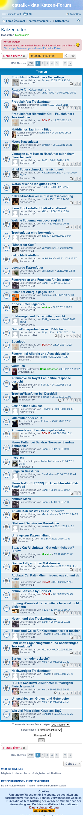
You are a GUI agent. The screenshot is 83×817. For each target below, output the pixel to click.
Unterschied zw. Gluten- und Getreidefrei (41, 698)
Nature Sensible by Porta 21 (31, 591)
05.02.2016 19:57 (60, 489)
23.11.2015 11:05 (63, 554)
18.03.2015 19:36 (59, 689)
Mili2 (44, 211)
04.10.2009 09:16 (61, 132)
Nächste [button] (70, 63)
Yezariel (46, 248)
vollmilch (18, 366)
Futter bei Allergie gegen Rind (33, 292)
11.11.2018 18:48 (65, 270)
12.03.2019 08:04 (61, 235)
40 (67, 336)
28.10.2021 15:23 (62, 144)
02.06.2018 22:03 (64, 295)
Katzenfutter (13, 29)
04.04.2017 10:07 (66, 92)
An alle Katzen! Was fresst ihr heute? (38, 511)
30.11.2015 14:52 (64, 526)
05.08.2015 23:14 (63, 582)
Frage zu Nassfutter (25, 471)
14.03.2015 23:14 (59, 701)
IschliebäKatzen (50, 461)
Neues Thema (12, 56)
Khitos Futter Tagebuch (28, 304)
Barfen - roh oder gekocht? (31, 658)
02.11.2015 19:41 (68, 566)
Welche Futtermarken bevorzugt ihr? (38, 220)
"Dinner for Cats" (24, 245)
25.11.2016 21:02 (61, 396)
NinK (44, 187)
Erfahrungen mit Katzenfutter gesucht (38, 316)
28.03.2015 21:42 (59, 661)
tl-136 (45, 609)
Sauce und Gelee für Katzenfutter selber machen (46, 631)
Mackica (46, 554)
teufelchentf (48, 258)
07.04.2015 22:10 (62, 649)
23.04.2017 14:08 (63, 344)
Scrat (45, 80)
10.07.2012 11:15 (58, 104)
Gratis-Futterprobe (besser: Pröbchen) (38, 329)
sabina (46, 307)
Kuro (44, 661)
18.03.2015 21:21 (63, 673)
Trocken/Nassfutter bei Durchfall (34, 393)
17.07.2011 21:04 (62, 120)
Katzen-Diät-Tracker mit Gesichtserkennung (42, 196)
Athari (43, 104)
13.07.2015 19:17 (60, 609)
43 (79, 336)
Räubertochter (49, 369)
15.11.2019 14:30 (59, 199)
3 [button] (47, 63)
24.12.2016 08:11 (61, 384)
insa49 (45, 235)
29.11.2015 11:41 (60, 538)
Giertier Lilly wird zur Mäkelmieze (36, 563)
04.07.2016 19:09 (60, 449)
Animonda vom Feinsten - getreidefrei (38, 430)
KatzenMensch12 (51, 172)
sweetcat (47, 526)
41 (71, 336)
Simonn (46, 144)
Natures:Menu (21, 499)
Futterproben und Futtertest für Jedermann (42, 279)
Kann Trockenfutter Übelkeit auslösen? (39, 208)
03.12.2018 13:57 (67, 258)
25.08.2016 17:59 (61, 421)
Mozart (46, 649)
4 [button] (52, 63)
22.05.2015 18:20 (63, 634)
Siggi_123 (47, 332)
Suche (66, 56)
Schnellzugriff (13, 14)
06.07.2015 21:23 (60, 621)
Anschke (47, 295)
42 (75, 336)
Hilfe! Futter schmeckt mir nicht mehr (38, 169)
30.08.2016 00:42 (63, 409)
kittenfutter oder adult (27, 418)
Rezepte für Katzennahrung (31, 89)
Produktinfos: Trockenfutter (31, 101)
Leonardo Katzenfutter (27, 267)
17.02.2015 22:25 (63, 713)
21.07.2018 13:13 (60, 282)
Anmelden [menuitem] (75, 14)
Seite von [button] (30, 63)
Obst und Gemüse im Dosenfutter (35, 523)
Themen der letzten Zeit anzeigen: (31, 724)
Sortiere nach (29, 729)
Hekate (43, 356)
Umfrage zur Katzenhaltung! (31, 535)
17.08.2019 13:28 (59, 211)
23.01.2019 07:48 (63, 248)
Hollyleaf (46, 409)
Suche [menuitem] (79, 21)
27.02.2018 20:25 (62, 307)
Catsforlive (48, 474)
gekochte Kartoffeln (25, 255)
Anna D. (44, 538)
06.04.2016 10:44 (66, 474)
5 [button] (57, 63)
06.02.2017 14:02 (70, 369)
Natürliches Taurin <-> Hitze (31, 129)
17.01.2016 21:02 (60, 502)
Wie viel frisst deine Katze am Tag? (37, 710)
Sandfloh (44, 132)
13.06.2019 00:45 (59, 223)
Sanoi (45, 282)
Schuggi (46, 713)
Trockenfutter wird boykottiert (32, 232)
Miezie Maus (49, 514)
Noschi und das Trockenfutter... (34, 618)
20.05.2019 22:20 (60, 80)
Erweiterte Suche (73, 56)
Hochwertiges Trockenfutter (31, 670)
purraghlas (48, 270)
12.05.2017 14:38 (65, 332)
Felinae (45, 384)
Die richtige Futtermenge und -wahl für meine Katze (32, 48)
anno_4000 (48, 92)
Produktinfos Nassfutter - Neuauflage (38, 77)
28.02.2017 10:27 (60, 356)
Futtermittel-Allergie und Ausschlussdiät (40, 353)
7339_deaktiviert (51, 319)
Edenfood (18, 341)
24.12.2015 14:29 (68, 514)
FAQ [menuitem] (29, 14)
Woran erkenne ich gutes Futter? (35, 184)
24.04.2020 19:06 (59, 160)
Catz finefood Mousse (27, 406)
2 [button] (42, 63)
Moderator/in (22, 35)
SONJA (46, 120)
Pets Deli (18, 458)
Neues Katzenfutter (25, 141)
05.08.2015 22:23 (63, 594)
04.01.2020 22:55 (59, 187)
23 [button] (65, 63)
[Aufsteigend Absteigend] (41, 735)
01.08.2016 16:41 (63, 433)
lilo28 (44, 160)
